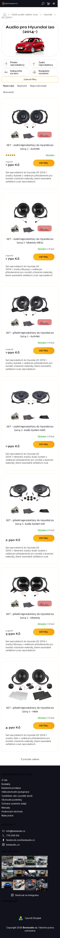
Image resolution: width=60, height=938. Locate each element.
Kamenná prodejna (11, 788)
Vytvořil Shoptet (33, 918)
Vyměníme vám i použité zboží (17, 796)
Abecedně (8, 92)
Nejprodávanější (38, 85)
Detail (43, 163)
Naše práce (7, 815)
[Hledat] (42, 3)
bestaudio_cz (13, 844)
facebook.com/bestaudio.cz (20, 840)
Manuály (6, 807)
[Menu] (54, 3)
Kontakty (6, 784)
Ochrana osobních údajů (14, 803)
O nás (4, 780)
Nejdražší (22, 85)
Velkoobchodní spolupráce (15, 791)
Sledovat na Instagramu (27, 895)
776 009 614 (12, 835)
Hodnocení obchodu (12, 811)
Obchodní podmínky (12, 799)
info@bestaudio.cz (15, 831)
